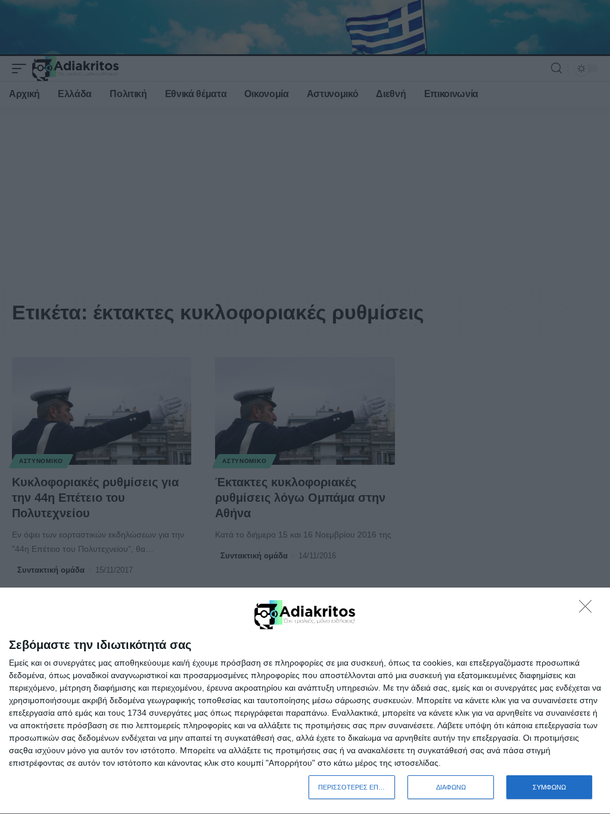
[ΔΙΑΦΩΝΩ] (588, 609)
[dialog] (305, 701)
